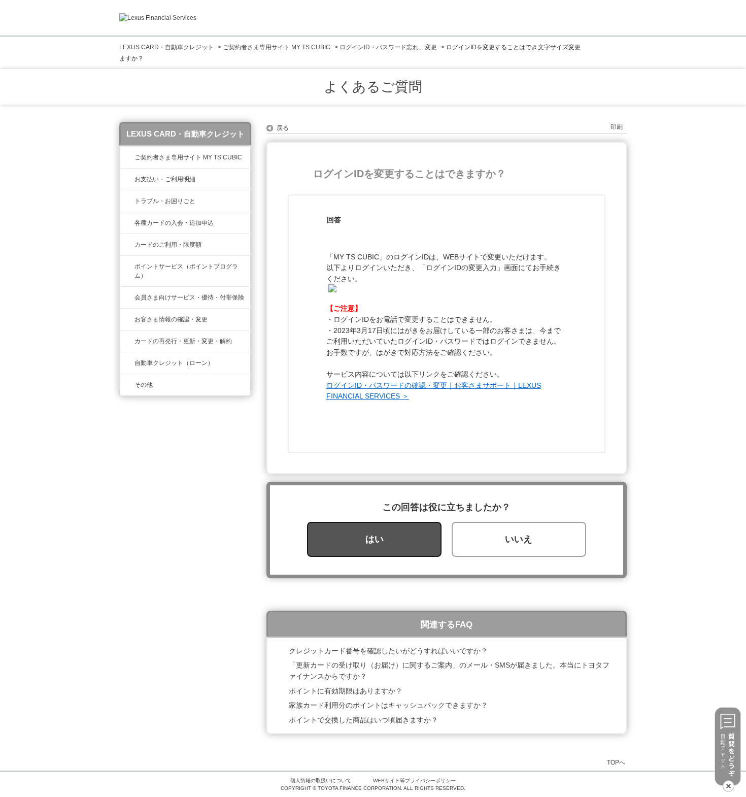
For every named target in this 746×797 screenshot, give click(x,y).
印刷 (617, 126)
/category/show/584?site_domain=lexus (127, 384)
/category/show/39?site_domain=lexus (127, 157)
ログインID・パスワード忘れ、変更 (388, 47)
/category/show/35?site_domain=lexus (127, 319)
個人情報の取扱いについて (320, 780)
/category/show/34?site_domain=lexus (127, 244)
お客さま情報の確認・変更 (171, 319)
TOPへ (616, 762)
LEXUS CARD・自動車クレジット (166, 47)
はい (374, 539)
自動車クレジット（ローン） (174, 363)
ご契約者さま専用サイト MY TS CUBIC (276, 47)
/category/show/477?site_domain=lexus (127, 363)
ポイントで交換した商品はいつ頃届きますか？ (363, 720)
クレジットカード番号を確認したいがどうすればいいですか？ (388, 651)
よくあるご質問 (373, 86)
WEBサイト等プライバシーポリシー (414, 780)
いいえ (518, 539)
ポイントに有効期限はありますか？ (345, 691)
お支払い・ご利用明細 (164, 179)
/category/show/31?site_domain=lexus (127, 341)
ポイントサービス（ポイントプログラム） (186, 271)
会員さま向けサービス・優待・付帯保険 (189, 297)
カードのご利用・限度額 (167, 244)
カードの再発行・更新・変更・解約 (183, 341)
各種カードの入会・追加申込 (174, 222)
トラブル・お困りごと (164, 201)
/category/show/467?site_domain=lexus (127, 179)
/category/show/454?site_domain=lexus (127, 297)
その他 (143, 384)
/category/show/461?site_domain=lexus (127, 222)
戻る (283, 127)
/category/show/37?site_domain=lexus (127, 266)
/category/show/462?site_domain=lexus (127, 201)
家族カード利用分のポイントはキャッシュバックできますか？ (388, 705)
